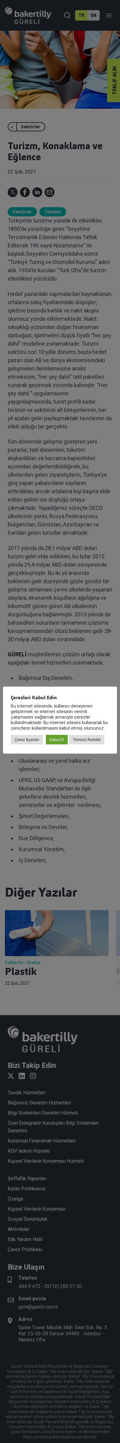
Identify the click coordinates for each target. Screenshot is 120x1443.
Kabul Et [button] (57, 739)
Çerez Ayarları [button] (26, 739)
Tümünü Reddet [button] (87, 739)
